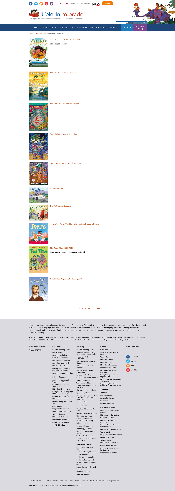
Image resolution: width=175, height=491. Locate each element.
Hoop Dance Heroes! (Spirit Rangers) (65, 163)
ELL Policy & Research (60, 363)
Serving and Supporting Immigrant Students (61, 369)
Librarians (104, 401)
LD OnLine (100, 481)
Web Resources (106, 440)
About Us (74, 4)
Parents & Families (107, 403)
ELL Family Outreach (60, 417)
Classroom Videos (107, 350)
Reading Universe (112, 481)
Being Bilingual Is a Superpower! (107, 376)
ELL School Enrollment (61, 389)
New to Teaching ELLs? (61, 350)
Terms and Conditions (37, 347)
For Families (81, 27)
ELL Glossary (57, 352)
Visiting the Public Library (86, 436)
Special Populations (60, 355)
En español (63, 4)
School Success (82, 423)
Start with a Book (66, 481)
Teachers (103, 393)
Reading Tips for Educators (110, 429)
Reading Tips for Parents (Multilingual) (109, 426)
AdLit (92, 481)
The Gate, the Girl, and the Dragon (64, 104)
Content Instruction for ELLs (87, 377)
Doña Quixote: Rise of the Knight (63, 134)
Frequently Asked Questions (111, 435)
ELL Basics (35, 27)
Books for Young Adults (85, 457)
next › (90, 308)
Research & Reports (107, 437)
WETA (95, 3)
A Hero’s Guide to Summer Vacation (65, 39)
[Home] (58, 15)
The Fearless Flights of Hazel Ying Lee (66, 279)
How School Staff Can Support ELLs (60, 385)
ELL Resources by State (61, 360)
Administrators (106, 395)
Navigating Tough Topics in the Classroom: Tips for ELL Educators (87, 397)
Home (31, 34)
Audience (126, 27)
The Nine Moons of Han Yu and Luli (64, 73)
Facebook (30, 3)
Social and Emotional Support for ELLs (60, 381)
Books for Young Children (86, 452)
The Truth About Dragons (60, 206)
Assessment (57, 406)
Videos (111, 27)
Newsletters (85, 4)
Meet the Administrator (109, 365)
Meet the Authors (83, 474)
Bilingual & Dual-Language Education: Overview (62, 392)
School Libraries (58, 414)
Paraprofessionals (107, 398)
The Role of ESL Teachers (86, 390)
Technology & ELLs (83, 383)
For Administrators (59, 420)
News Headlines (132, 347)
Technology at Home (84, 429)
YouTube (46, 3)
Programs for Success (60, 409)
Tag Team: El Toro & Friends (61, 247)
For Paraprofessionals (60, 422)
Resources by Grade (60, 358)
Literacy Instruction (83, 375)
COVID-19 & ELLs (58, 425)
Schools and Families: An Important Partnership (86, 420)
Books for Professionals (85, 460)
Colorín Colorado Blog (108, 445)
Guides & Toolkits (107, 418)
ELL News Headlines (60, 366)
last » (98, 308)
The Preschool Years (84, 416)
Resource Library (140, 27)
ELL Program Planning (60, 399)
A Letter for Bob (56, 189)
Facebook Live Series (108, 368)
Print (51, 3)
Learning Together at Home (86, 413)
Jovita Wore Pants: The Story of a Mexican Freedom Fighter (74, 224)
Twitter (36, 3)
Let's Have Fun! (40, 34)
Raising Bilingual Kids (84, 426)
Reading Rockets (81, 481)
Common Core (82, 402)
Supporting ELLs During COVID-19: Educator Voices (110, 385)
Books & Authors (98, 27)
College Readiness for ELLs (62, 396)
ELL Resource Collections (110, 415)
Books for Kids (82, 454)
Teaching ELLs (66, 27)
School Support (49, 27)
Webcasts (104, 357)
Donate (107, 3)
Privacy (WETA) (35, 350)
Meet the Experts (106, 362)
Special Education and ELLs (62, 373)
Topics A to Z (105, 432)
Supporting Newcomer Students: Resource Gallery (86, 353)
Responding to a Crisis (109, 453)
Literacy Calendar (83, 472)
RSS (41, 3)
